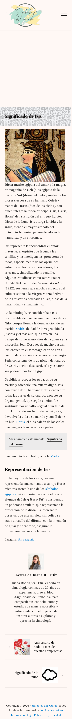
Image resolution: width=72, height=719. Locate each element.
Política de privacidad (47, 715)
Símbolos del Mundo (45, 705)
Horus (20, 422)
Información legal (22, 715)
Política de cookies (51, 710)
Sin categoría (26, 539)
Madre (55, 456)
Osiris (20, 329)
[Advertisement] (36, 69)
